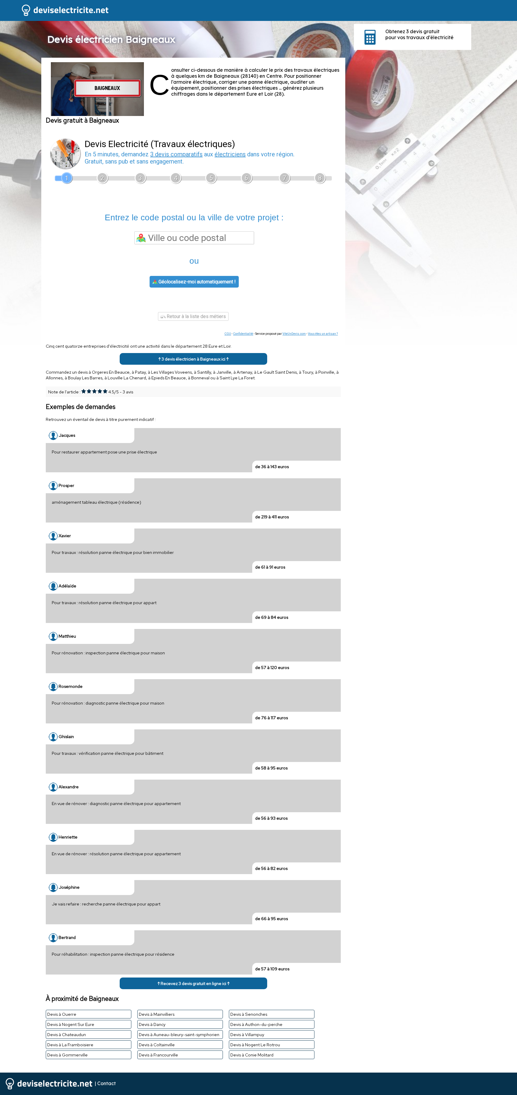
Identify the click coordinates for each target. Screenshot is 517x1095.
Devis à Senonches (248, 1014)
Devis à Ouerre (61, 1014)
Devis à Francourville (158, 1055)
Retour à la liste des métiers (195, 316)
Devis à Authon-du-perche (256, 1024)
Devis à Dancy (152, 1024)
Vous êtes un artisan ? (323, 333)
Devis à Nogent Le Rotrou (255, 1044)
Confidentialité (243, 333)
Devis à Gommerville (67, 1055)
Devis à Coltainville (157, 1044)
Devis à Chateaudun (66, 1034)
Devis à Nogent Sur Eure (70, 1024)
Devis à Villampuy (247, 1034)
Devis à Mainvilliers (156, 1014)
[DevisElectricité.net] (55, 15)
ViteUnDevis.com (294, 333)
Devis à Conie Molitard (251, 1055)
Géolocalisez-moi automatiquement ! (196, 282)
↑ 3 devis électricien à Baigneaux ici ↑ (193, 359)
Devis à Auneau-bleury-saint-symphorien (179, 1034)
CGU (227, 333)
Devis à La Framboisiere (70, 1044)
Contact (106, 1083)
